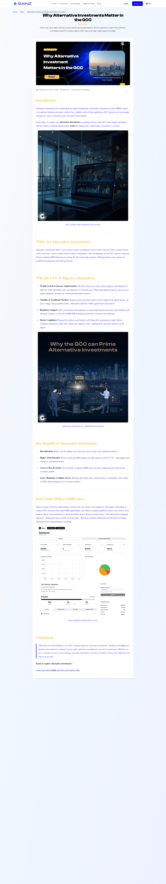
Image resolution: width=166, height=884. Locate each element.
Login (125, 4)
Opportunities (89, 4)
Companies (75, 4)
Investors (63, 4)
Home (54, 4)
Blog (99, 4)
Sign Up (137, 4)
